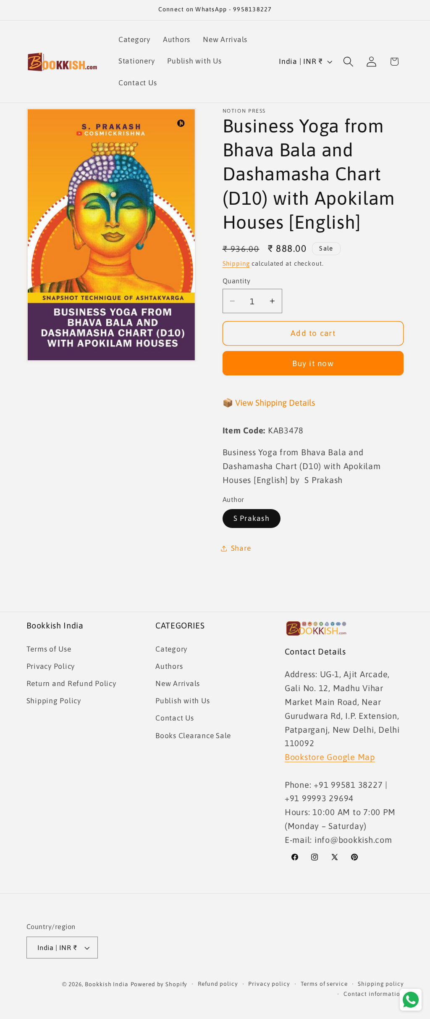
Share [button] (241, 548)
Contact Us (174, 718)
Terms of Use (48, 649)
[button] (348, 61)
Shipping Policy (53, 701)
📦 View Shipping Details (269, 402)
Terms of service (324, 983)
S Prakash (251, 518)
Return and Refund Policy (71, 683)
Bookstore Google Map (330, 757)
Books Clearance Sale (193, 735)
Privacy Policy (50, 666)
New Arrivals (177, 683)
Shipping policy (381, 983)
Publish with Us (182, 701)
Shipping (236, 263)
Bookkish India (106, 984)
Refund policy (218, 983)
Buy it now (313, 363)
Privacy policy (269, 983)
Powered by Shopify (159, 984)
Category (171, 649)
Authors (169, 666)
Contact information (373, 993)
